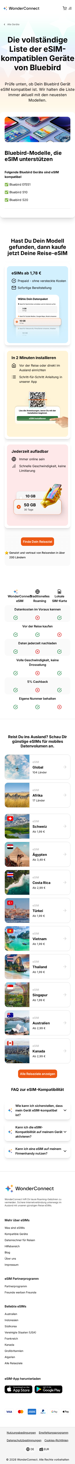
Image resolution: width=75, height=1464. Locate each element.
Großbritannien (14, 1350)
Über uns (10, 1258)
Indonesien (11, 1320)
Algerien (10, 1357)
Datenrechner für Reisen (20, 1240)
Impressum (11, 1264)
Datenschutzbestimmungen (24, 1440)
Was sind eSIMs (15, 1227)
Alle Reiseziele (13, 1363)
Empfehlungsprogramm (53, 1432)
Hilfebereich (12, 1246)
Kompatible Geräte (16, 1234)
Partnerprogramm (16, 1286)
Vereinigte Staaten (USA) (20, 1332)
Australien (11, 1314)
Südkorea (11, 1326)
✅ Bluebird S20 (16, 200)
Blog (7, 1252)
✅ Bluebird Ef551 (18, 184)
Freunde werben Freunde (20, 1292)
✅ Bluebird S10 (16, 192)
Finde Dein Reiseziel (37, 542)
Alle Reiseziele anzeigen (37, 1074)
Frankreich (11, 1338)
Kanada (9, 1344)
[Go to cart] (65, 8)
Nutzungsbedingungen (21, 1432)
